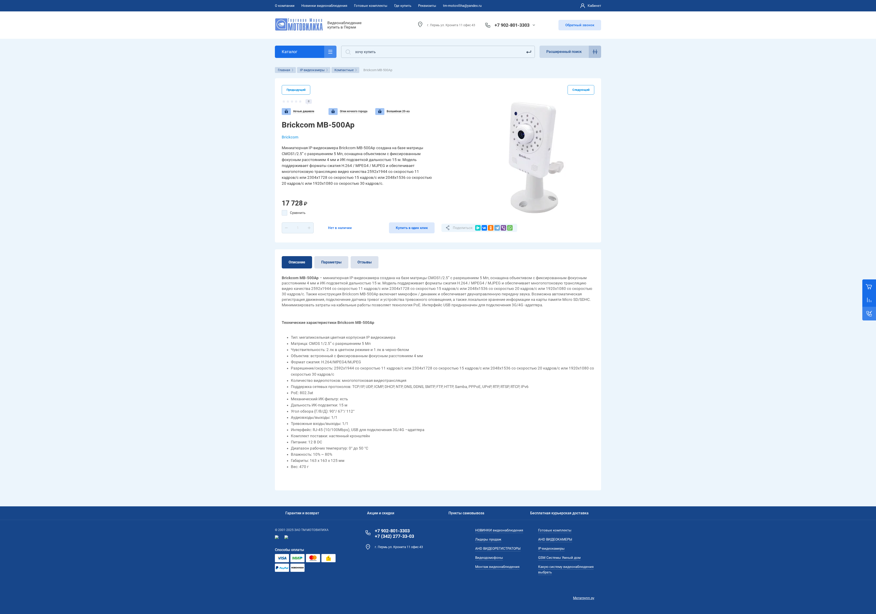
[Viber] (503, 228)
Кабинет (594, 6)
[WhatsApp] (510, 228)
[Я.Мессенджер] (478, 228)
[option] (536, 157)
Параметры (331, 262)
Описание (297, 262)
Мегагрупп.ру (583, 598)
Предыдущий (296, 89)
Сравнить (297, 213)
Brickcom (290, 137)
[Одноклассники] (490, 228)
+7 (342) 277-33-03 (394, 536)
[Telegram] (497, 228)
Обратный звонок (579, 25)
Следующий (580, 89)
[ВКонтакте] (484, 228)
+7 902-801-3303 (512, 25)
